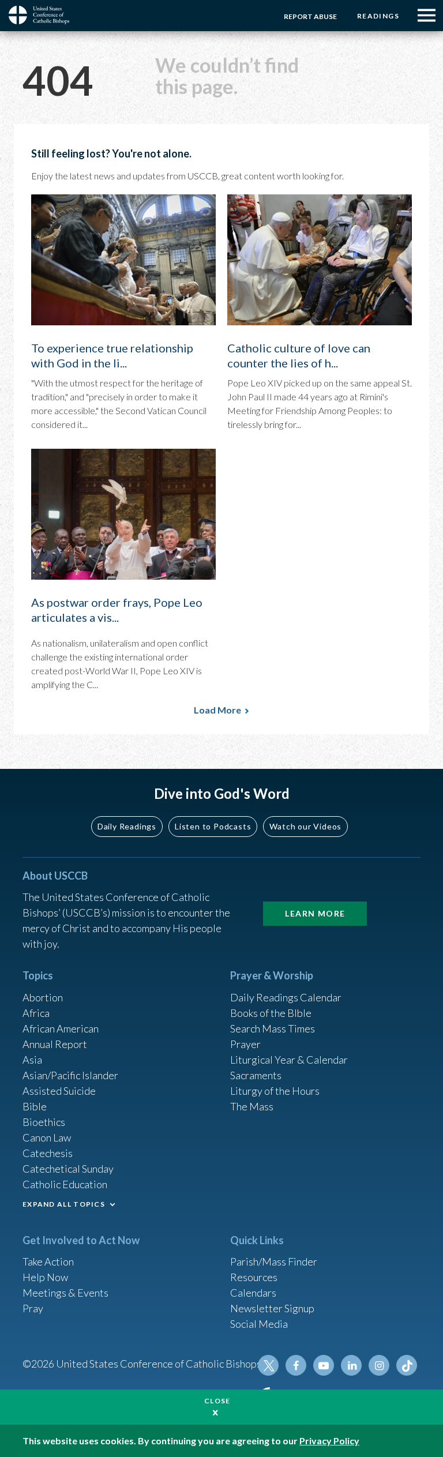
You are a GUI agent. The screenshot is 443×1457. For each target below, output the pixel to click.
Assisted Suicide (59, 1090)
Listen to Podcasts (213, 826)
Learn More (315, 913)
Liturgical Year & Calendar (289, 1059)
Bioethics (43, 1122)
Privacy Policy (329, 1440)
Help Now (45, 1277)
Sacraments (255, 1075)
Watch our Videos (305, 826)
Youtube (323, 1365)
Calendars (253, 1292)
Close (217, 1400)
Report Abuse (310, 16)
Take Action (48, 1261)
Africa (36, 1013)
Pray (32, 1308)
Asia (32, 1059)
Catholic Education (64, 1184)
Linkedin (351, 1365)
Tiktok (406, 1365)
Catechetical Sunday (68, 1168)
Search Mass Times (272, 1028)
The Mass (251, 1106)
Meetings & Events (65, 1292)
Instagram (379, 1365)
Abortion (42, 997)
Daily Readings (126, 826)
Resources (253, 1277)
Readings (378, 16)
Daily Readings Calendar (285, 997)
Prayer (245, 1044)
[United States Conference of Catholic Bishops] (43, 15)
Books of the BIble (270, 1013)
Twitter (268, 1365)
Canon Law (46, 1137)
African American (60, 1028)
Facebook (296, 1365)
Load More (217, 709)
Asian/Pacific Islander (70, 1075)
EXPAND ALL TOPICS (63, 1204)
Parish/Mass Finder (273, 1261)
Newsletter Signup (272, 1308)
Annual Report (54, 1044)
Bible (34, 1106)
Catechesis (47, 1153)
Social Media (259, 1323)
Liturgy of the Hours (275, 1090)
